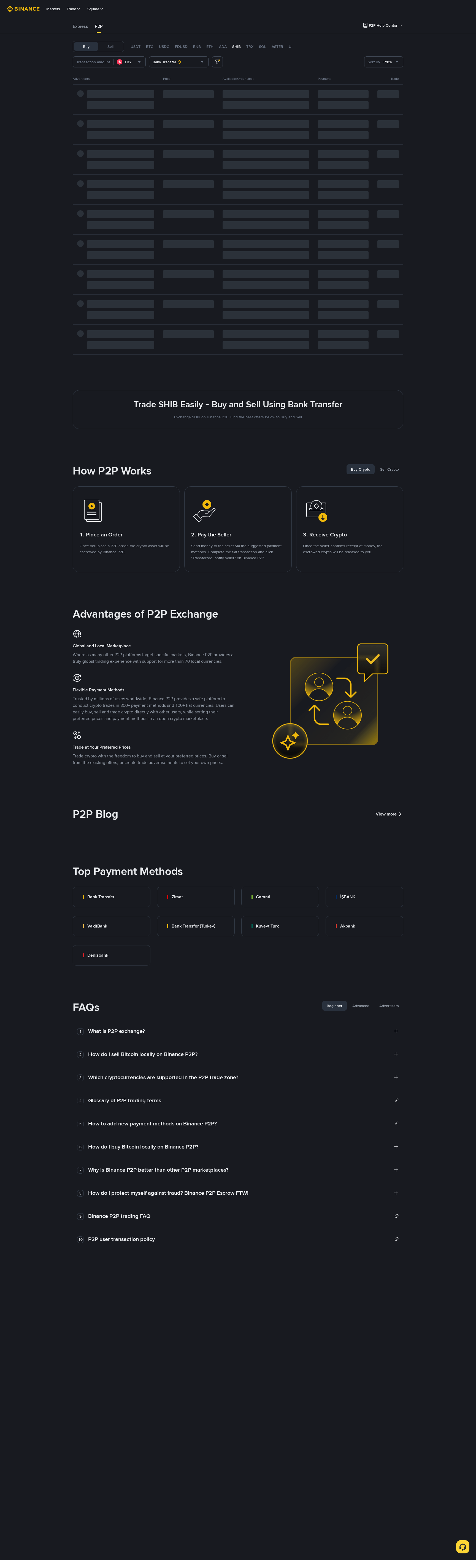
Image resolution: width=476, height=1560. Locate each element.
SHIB (236, 46)
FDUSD (181, 46)
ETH (209, 46)
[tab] (80, 26)
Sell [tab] (110, 46)
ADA (223, 46)
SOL (262, 46)
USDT (135, 46)
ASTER (277, 46)
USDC (164, 46)
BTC (149, 46)
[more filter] (217, 61)
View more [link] (386, 814)
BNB (197, 46)
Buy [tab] (86, 46)
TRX (249, 46)
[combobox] (129, 62)
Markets (53, 8)
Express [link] (80, 26)
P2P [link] (99, 26)
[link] (111, 897)
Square (93, 8)
